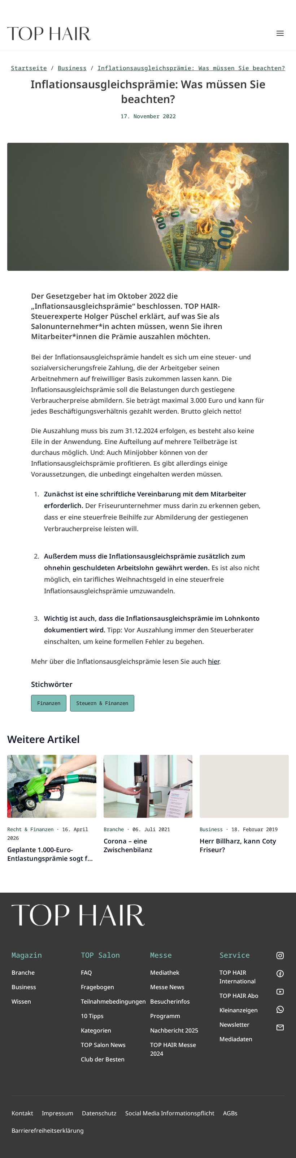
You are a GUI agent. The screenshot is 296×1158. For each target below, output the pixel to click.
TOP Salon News (103, 1045)
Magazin (27, 955)
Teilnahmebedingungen (113, 1001)
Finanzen (48, 703)
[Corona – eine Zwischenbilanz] (148, 786)
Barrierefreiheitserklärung (48, 1131)
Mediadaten (235, 1039)
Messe (161, 955)
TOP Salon (100, 955)
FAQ (86, 973)
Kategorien (96, 1030)
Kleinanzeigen (238, 1010)
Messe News (167, 987)
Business (72, 68)
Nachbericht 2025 (174, 1030)
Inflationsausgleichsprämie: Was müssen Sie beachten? (191, 68)
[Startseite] (49, 33)
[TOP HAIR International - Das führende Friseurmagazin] (78, 915)
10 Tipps (92, 1016)
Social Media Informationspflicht (169, 1113)
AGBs (230, 1113)
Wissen (21, 1001)
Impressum (57, 1113)
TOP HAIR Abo (238, 996)
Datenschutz (99, 1113)
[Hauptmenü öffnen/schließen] (280, 33)
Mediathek (164, 973)
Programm (165, 1016)
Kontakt (22, 1113)
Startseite (29, 68)
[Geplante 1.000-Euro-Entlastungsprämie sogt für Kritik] (51, 786)
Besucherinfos (170, 1001)
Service (234, 955)
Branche (23, 973)
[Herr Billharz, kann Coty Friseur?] (244, 786)
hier (213, 661)
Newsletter (234, 1025)
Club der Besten (103, 1059)
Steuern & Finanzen (102, 703)
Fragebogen (97, 987)
